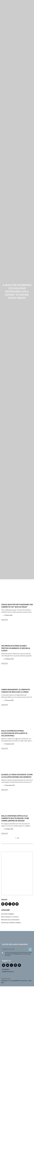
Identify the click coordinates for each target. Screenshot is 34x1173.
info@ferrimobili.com (8, 971)
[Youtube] (6, 904)
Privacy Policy (7, 955)
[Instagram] (9, 904)
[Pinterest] (13, 904)
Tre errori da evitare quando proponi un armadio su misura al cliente (15, 648)
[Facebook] (2, 904)
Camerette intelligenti (7, 914)
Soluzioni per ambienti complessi (11, 922)
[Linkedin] (17, 904)
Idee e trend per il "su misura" (10, 917)
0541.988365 (5, 969)
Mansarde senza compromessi (10, 920)
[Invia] (30, 949)
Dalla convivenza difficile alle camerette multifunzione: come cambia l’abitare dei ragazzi (15, 818)
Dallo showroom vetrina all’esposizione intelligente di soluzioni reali (14, 733)
